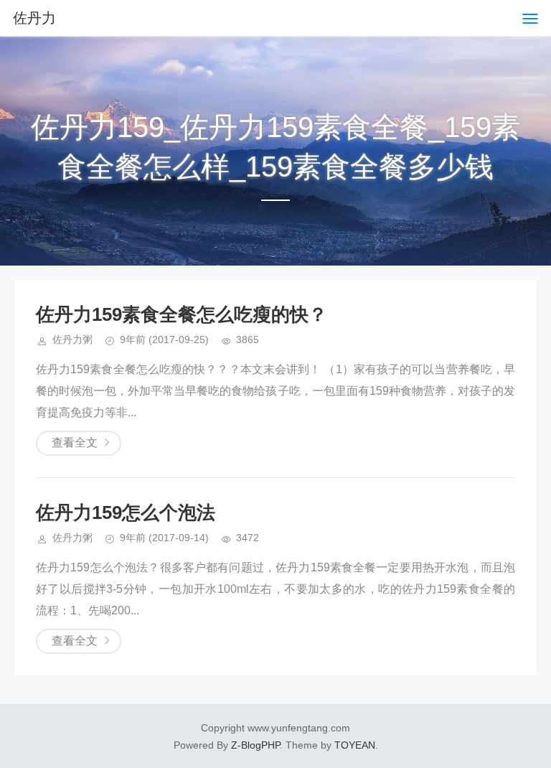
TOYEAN (354, 745)
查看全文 (75, 442)
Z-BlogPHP (255, 745)
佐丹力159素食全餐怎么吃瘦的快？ (181, 314)
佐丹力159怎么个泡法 (125, 512)
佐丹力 (34, 18)
